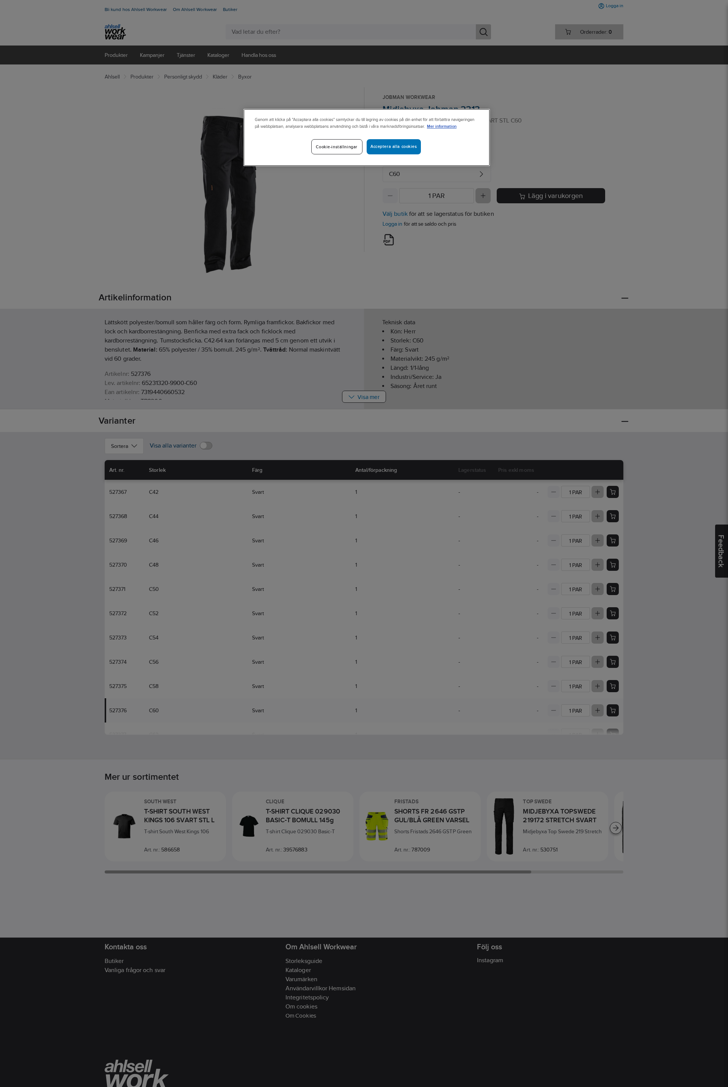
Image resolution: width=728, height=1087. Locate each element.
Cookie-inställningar (336, 147)
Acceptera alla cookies (393, 146)
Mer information (442, 126)
